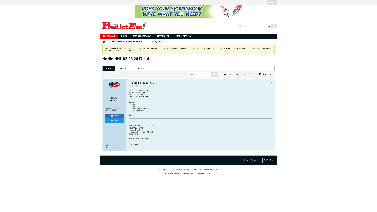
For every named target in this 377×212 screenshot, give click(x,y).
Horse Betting (183, 36)
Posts (108, 68)
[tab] (109, 68)
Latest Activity (124, 68)
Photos (141, 68)
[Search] (274, 26)
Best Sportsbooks (142, 36)
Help (246, 160)
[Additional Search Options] (269, 26)
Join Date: (110, 108)
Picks (124, 36)
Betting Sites (164, 36)
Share (116, 115)
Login (270, 2)
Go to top (268, 160)
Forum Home (109, 36)
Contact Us (256, 160)
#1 (271, 83)
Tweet (116, 120)
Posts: (108, 110)
